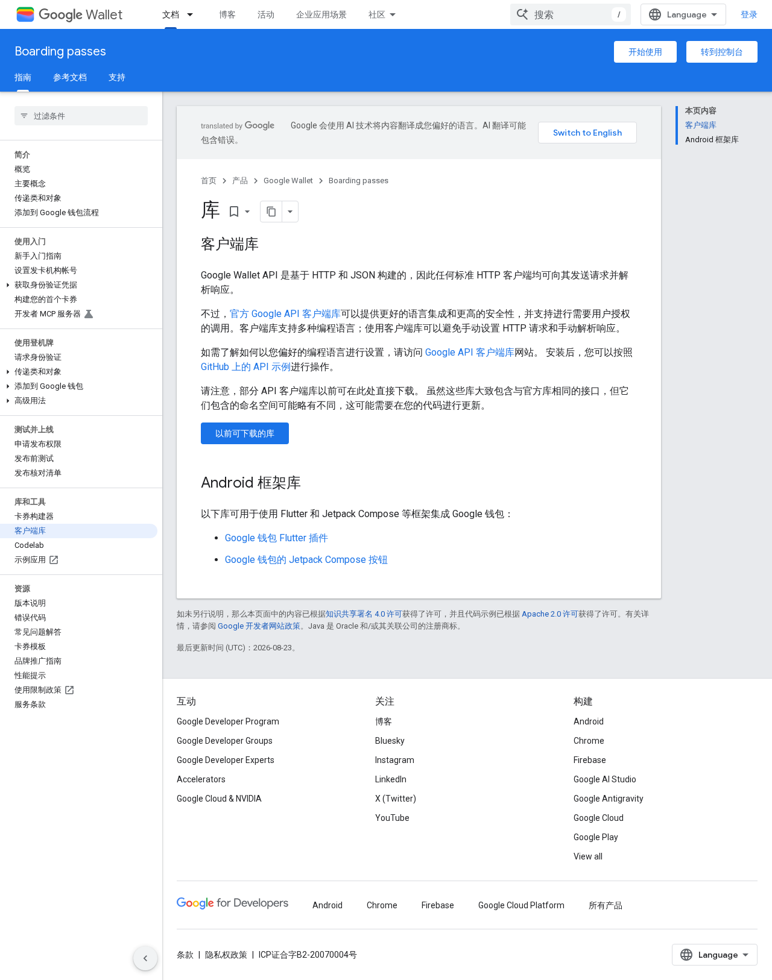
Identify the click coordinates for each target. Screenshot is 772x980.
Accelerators (201, 779)
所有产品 (605, 905)
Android (589, 721)
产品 (240, 180)
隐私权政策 (226, 955)
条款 (185, 955)
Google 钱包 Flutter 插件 (276, 538)
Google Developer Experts (225, 760)
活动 (266, 14)
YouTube (392, 818)
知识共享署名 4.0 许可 (364, 613)
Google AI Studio (605, 779)
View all (588, 856)
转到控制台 (722, 51)
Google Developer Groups (225, 741)
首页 (209, 180)
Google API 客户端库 (469, 352)
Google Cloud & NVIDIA (219, 798)
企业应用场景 (321, 14)
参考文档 (70, 77)
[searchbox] (81, 115)
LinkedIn (391, 779)
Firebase (590, 760)
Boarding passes (60, 51)
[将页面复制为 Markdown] (271, 211)
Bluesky (390, 741)
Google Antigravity (609, 798)
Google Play (596, 837)
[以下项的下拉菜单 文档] (193, 14)
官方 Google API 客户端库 (285, 313)
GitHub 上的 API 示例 (246, 366)
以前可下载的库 (244, 433)
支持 (117, 77)
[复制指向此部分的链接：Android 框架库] (313, 484)
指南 (22, 77)
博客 (227, 14)
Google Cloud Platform (521, 905)
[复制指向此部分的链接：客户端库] (271, 245)
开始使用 (645, 51)
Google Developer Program (228, 721)
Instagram (394, 760)
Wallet (104, 15)
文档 (170, 14)
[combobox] (570, 14)
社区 (377, 14)
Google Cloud (599, 818)
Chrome (589, 741)
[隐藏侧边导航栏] (145, 958)
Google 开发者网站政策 (259, 625)
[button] (78, 285)
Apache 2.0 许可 (550, 613)
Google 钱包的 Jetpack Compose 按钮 (306, 559)
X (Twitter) (395, 798)
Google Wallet (288, 180)
